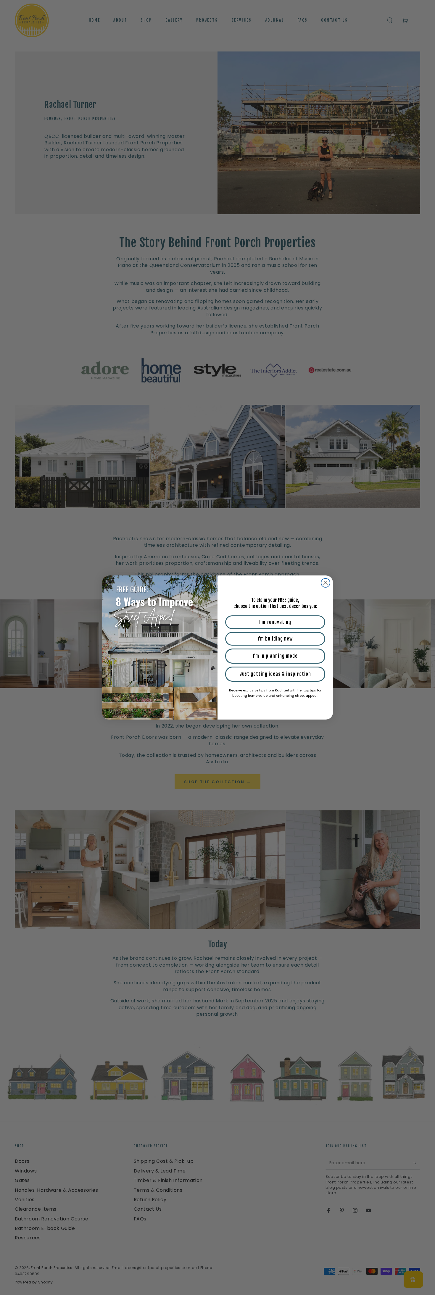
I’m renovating (275, 622)
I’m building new (275, 639)
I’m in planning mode (275, 656)
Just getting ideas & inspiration (275, 674)
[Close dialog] (325, 582)
